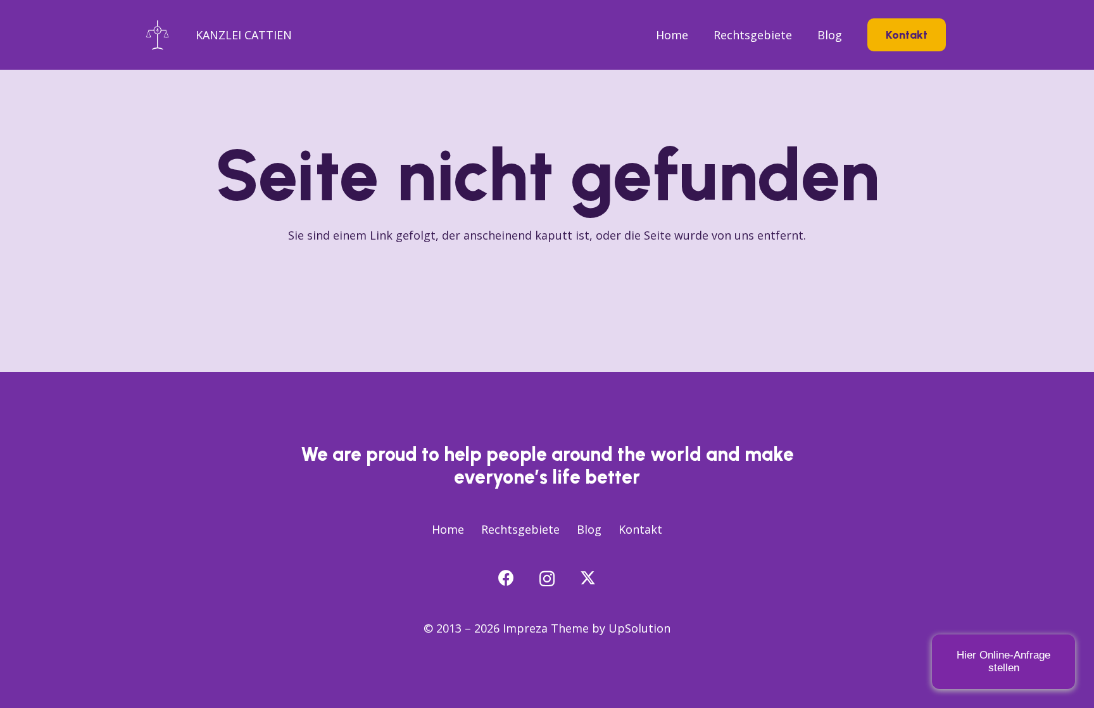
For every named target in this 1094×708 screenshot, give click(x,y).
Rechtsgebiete (520, 529)
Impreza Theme (546, 628)
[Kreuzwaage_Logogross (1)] (157, 35)
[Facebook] (506, 578)
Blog (589, 529)
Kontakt (640, 529)
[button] (799, 35)
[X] (588, 578)
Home (448, 529)
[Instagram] (547, 579)
